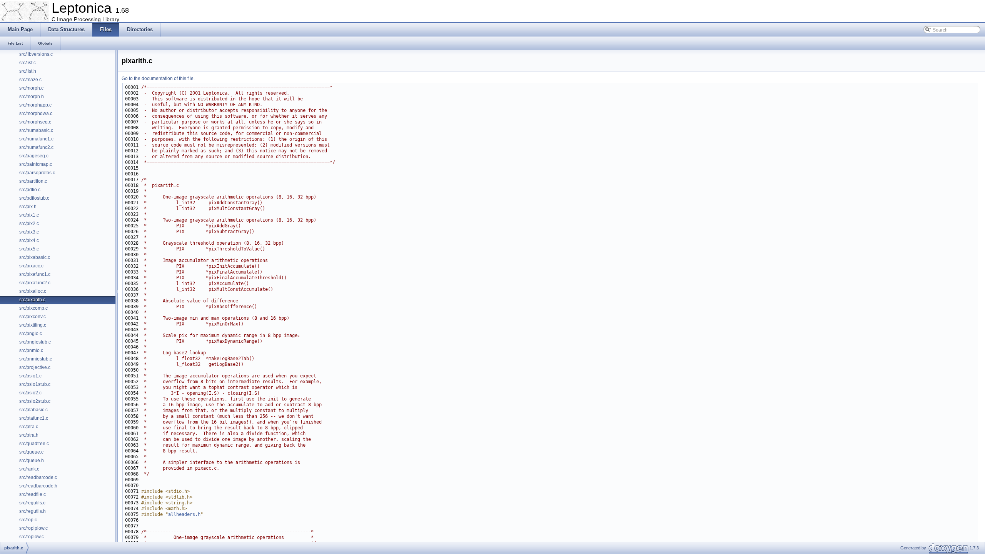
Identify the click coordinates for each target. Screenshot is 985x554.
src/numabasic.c (36, 130)
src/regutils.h (32, 511)
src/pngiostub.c (35, 342)
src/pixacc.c (31, 266)
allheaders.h (184, 514)
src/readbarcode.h (38, 486)
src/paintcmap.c (35, 164)
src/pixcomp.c (33, 308)
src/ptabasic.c (33, 409)
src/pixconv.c (32, 316)
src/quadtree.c (34, 443)
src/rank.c (29, 469)
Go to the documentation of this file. (158, 78)
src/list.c (27, 62)
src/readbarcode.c (38, 477)
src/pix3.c (29, 232)
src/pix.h (28, 206)
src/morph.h (31, 96)
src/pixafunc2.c (34, 282)
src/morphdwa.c (35, 113)
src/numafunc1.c (36, 139)
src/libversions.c (36, 54)
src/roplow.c (31, 536)
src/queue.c (31, 452)
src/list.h (27, 71)
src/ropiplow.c (33, 528)
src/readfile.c (32, 494)
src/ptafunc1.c (33, 418)
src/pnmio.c (31, 350)
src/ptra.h (28, 435)
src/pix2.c (29, 223)
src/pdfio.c (29, 189)
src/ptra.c (28, 426)
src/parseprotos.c (37, 172)
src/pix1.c (29, 215)
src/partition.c (33, 181)
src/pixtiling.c (32, 325)
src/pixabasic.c (34, 257)
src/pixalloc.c (32, 291)
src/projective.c (34, 367)
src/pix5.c (29, 249)
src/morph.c (31, 88)
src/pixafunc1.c (34, 274)
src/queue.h (31, 460)
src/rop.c (28, 519)
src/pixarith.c (32, 299)
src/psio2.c (30, 392)
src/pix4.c (29, 240)
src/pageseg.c (33, 156)
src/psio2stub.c (34, 401)
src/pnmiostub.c (35, 359)
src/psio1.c (30, 376)
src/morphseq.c (35, 122)
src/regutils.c (32, 503)
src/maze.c (30, 79)
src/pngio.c (30, 333)
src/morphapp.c (35, 105)
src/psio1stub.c (34, 384)
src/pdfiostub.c (34, 198)
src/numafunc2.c (36, 147)
